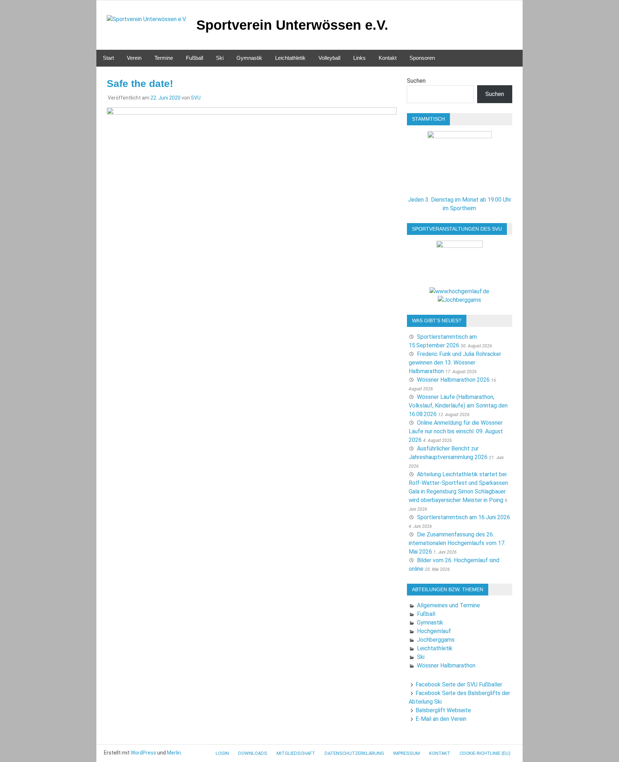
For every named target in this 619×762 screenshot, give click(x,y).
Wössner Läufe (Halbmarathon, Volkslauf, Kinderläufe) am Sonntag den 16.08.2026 (458, 406)
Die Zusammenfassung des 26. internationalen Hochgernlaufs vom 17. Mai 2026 (457, 543)
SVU (196, 98)
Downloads (252, 753)
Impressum (406, 753)
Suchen (416, 80)
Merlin (174, 753)
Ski (220, 58)
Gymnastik (249, 58)
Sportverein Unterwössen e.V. (292, 25)
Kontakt (388, 58)
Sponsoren (422, 58)
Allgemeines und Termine (448, 605)
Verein (134, 58)
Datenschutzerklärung (354, 753)
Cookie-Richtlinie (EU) (485, 753)
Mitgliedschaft (296, 753)
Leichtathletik (290, 58)
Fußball (194, 58)
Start (108, 58)
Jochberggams (436, 639)
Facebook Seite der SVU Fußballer (459, 684)
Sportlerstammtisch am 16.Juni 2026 (463, 517)
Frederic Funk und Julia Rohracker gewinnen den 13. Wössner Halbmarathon (455, 363)
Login (222, 753)
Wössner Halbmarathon (446, 665)
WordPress (143, 753)
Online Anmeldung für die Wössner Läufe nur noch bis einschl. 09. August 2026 (456, 431)
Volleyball (329, 58)
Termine (163, 58)
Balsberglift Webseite (443, 710)
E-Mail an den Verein (441, 718)
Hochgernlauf (434, 631)
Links (359, 58)
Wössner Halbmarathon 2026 (453, 379)
